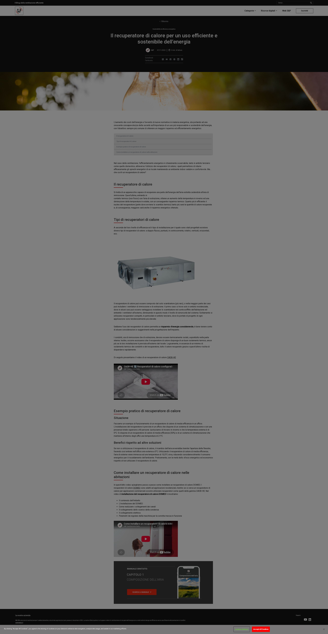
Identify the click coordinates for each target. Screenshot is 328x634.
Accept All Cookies (260, 629)
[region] (164, 629)
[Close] (324, 629)
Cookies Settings (241, 629)
